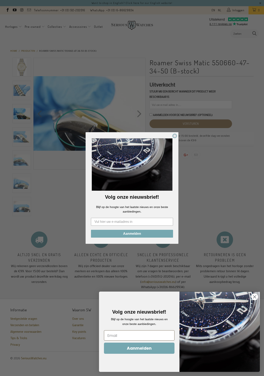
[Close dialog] (175, 136)
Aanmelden (132, 233)
